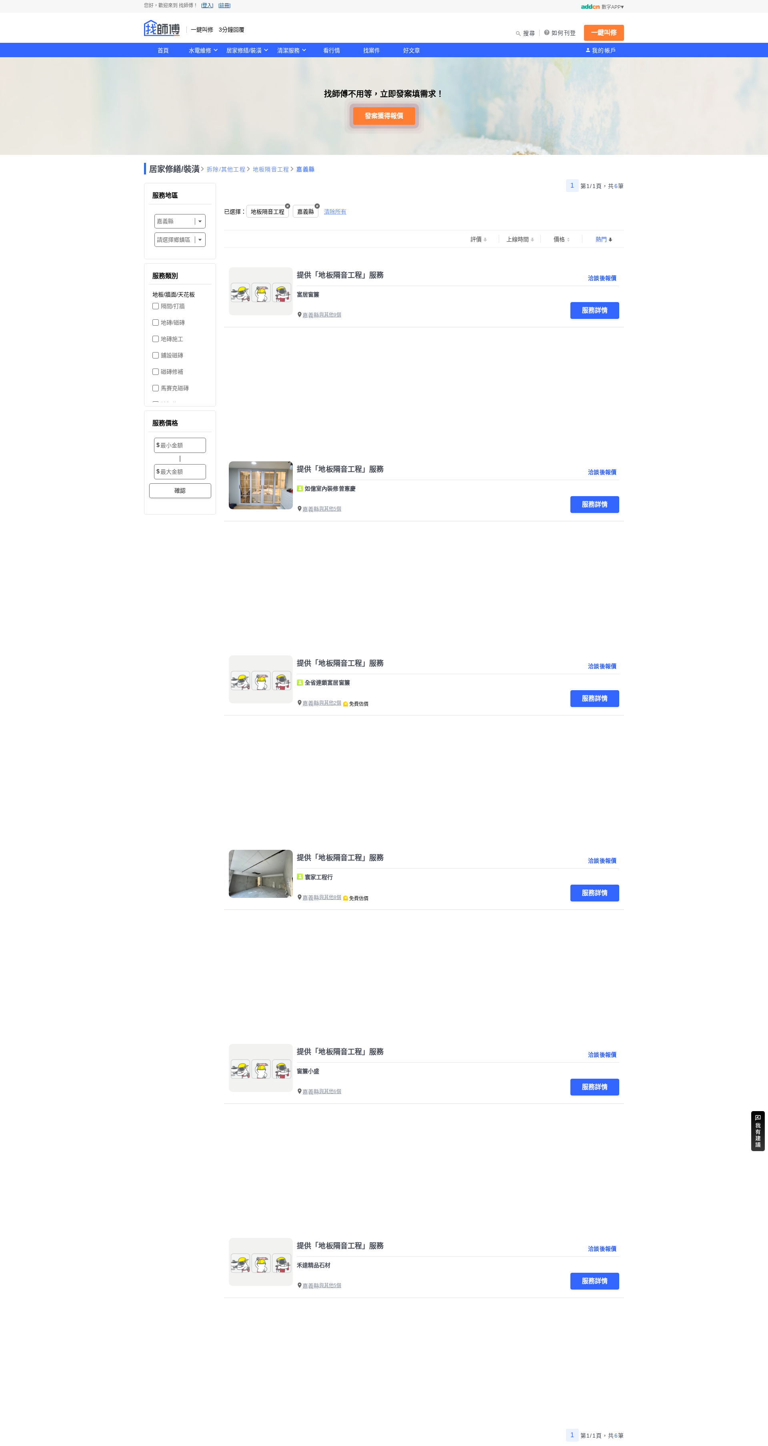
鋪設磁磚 (172, 355)
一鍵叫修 (604, 32)
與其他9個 (330, 315)
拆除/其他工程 (226, 169)
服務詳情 (595, 310)
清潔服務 (288, 50)
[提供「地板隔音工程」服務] (261, 291)
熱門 (601, 239)
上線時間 (517, 239)
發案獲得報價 (384, 115)
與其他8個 (330, 897)
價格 (559, 239)
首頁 (163, 50)
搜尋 (529, 33)
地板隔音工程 (271, 169)
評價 (476, 239)
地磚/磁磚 (173, 322)
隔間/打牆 (173, 306)
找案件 (371, 50)
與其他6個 (330, 1091)
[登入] (207, 5)
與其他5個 (330, 509)
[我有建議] (758, 1131)
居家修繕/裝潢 (244, 50)
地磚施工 (172, 339)
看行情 (331, 50)
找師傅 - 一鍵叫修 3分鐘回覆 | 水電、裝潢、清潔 (162, 28)
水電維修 (200, 50)
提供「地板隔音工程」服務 (340, 275)
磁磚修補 (172, 372)
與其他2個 (330, 703)
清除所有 (335, 211)
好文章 (411, 50)
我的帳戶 (604, 50)
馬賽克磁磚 (175, 388)
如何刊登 (564, 33)
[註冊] (224, 5)
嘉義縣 (305, 169)
